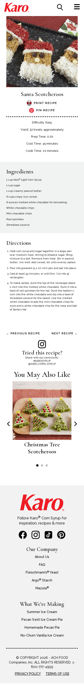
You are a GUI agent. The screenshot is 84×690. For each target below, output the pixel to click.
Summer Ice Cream (42, 612)
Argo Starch (42, 580)
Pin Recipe (45, 110)
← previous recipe (23, 333)
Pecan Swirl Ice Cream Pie (42, 619)
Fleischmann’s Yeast (42, 572)
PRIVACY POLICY (28, 674)
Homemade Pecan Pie (42, 627)
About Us (42, 557)
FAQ (42, 565)
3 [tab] (47, 465)
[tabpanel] (42, 420)
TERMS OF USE (57, 674)
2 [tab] (42, 465)
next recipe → (65, 333)
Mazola (42, 588)
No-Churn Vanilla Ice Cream (42, 635)
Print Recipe (45, 103)
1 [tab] (37, 465)
